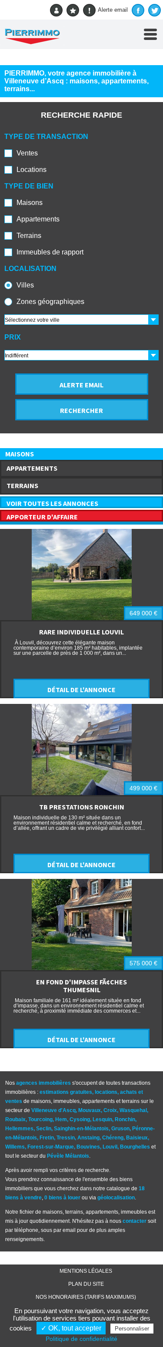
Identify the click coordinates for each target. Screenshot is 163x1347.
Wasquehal (133, 1110)
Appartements (38, 219)
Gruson (120, 1129)
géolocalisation (116, 1198)
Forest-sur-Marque (50, 1147)
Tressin (66, 1138)
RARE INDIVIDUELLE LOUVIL (81, 632)
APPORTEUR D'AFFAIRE (42, 516)
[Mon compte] (56, 10)
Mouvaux (89, 1110)
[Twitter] (154, 10)
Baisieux (137, 1138)
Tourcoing (40, 1119)
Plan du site (86, 1284)
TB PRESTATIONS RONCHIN (81, 807)
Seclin (43, 1129)
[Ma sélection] (73, 10)
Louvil (110, 1147)
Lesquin (102, 1119)
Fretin (47, 1138)
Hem (61, 1119)
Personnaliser (132, 1328)
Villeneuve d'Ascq (53, 1110)
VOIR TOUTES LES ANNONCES (52, 503)
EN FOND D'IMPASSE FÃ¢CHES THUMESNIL (81, 986)
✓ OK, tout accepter (71, 1328)
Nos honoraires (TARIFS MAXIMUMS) (86, 1297)
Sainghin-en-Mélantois (81, 1129)
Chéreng (112, 1138)
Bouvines (88, 1147)
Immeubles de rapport (50, 252)
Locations (32, 169)
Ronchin (125, 1119)
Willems (15, 1147)
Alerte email (113, 10)
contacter (134, 1221)
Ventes (27, 153)
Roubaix (15, 1119)
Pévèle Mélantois (68, 1156)
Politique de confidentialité (81, 1338)
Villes (25, 285)
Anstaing (88, 1138)
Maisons (30, 202)
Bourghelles (135, 1147)
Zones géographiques (50, 301)
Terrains (29, 235)
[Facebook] (138, 10)
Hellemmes (19, 1129)
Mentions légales (86, 1271)
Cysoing (80, 1119)
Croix (110, 1110)
